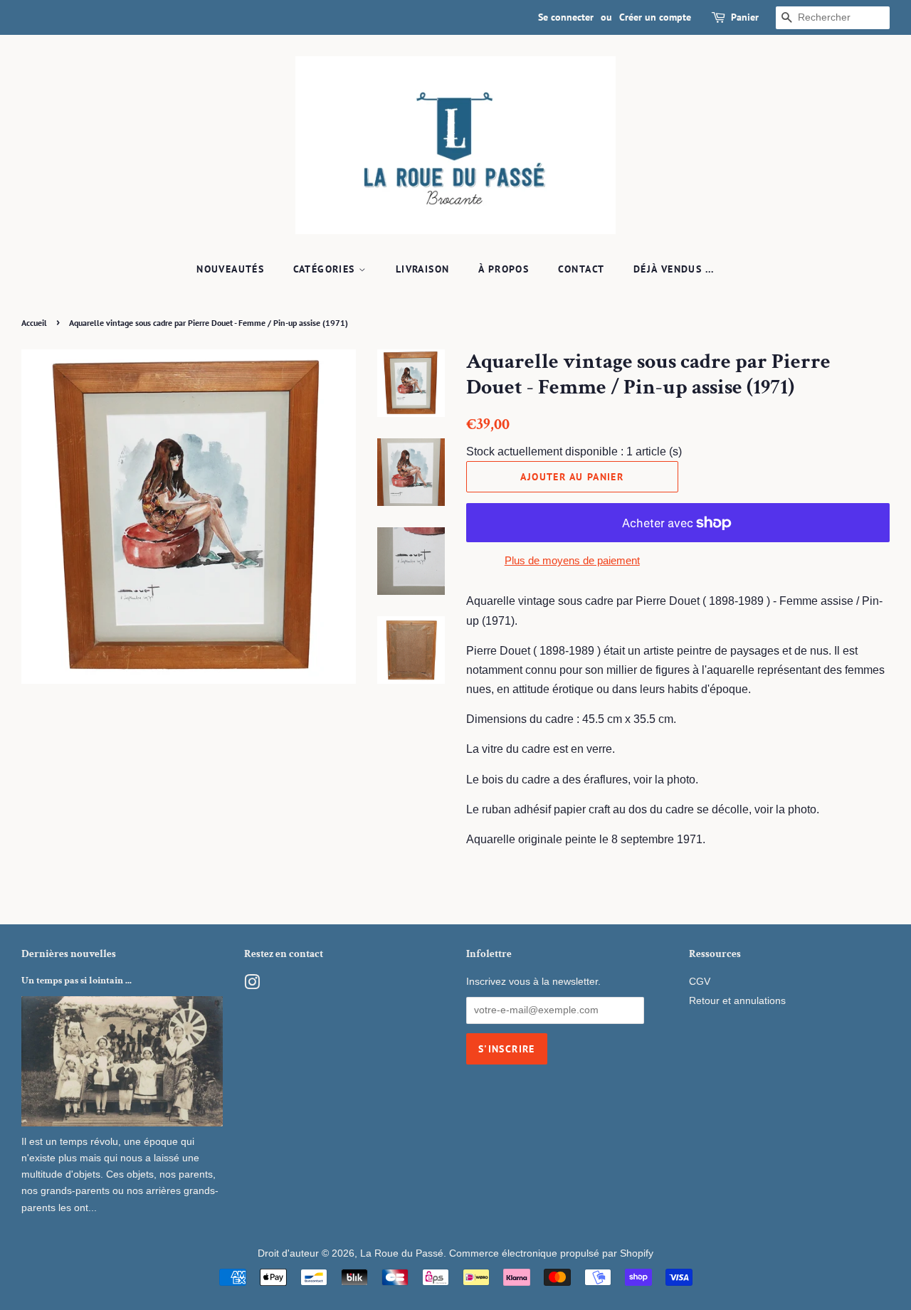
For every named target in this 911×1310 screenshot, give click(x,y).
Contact (581, 269)
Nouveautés (230, 269)
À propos (503, 269)
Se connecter (566, 17)
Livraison (423, 269)
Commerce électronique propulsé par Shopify (551, 1253)
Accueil (34, 322)
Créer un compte (655, 17)
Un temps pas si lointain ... (76, 980)
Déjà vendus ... (674, 269)
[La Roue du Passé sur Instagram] (252, 985)
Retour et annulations (737, 1000)
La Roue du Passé (401, 1253)
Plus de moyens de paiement (572, 560)
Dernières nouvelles (68, 954)
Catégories (326, 269)
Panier (745, 17)
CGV (699, 981)
